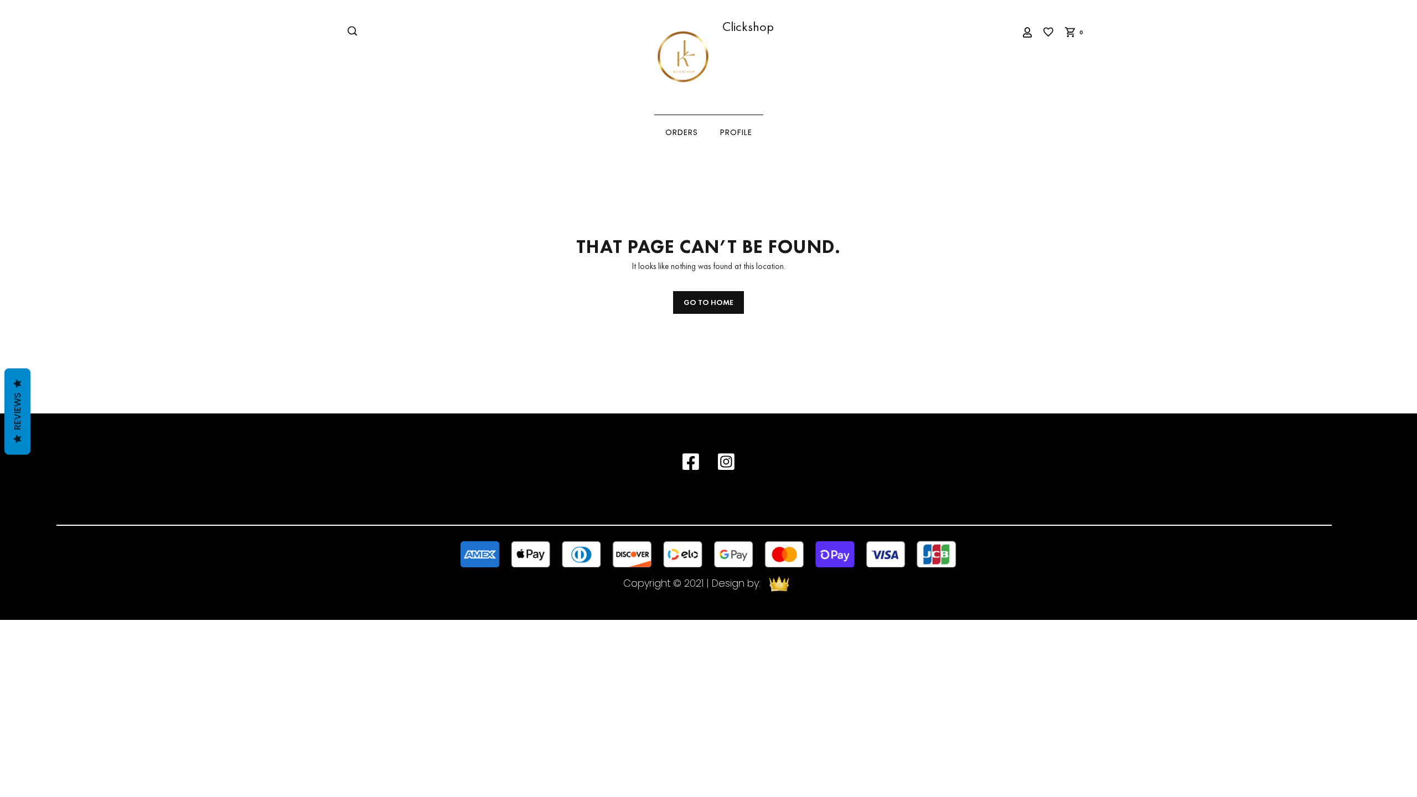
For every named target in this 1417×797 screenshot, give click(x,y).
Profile (736, 132)
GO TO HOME (708, 302)
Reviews (17, 412)
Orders (681, 132)
